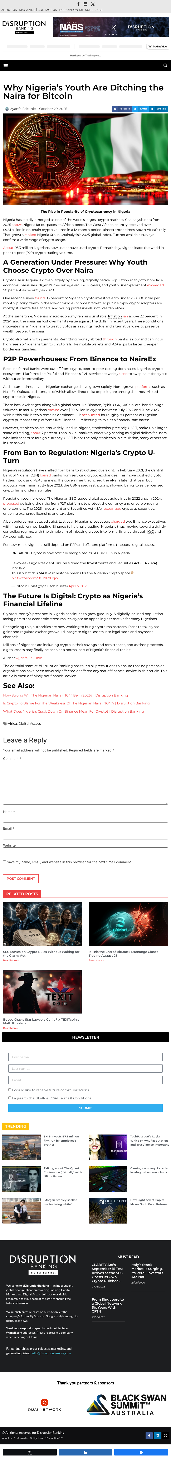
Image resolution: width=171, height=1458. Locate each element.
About (8, 248)
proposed (11, 504)
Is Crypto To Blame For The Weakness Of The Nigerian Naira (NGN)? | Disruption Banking (76, 703)
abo (34, 433)
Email (8, 828)
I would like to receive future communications (50, 1090)
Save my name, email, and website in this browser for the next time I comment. (69, 862)
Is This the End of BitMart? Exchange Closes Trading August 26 (123, 954)
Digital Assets (29, 724)
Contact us (47, 9)
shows (17, 225)
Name (9, 811)
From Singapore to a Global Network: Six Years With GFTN (108, 1306)
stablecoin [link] (107, 438)
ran (125, 316)
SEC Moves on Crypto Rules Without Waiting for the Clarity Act (41, 954)
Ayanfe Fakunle (29, 658)
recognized (112, 509)
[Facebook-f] (78, 4)
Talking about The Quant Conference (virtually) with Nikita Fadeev (63, 1172)
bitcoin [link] (36, 415)
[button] (105, 34)
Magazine (27, 9)
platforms (143, 387)
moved (53, 410)
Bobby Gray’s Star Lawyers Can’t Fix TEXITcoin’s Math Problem (41, 1021)
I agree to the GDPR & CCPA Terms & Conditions (51, 1098)
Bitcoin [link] (22, 586)
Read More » (11, 960)
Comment (12, 758)
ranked (30, 235)
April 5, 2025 (78, 586)
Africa (12, 724)
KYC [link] (150, 532)
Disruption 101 (71, 9)
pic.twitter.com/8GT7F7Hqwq (35, 578)
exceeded (155, 285)
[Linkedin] (85, 4)
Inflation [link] (115, 316)
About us (9, 9)
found (40, 298)
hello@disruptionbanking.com (51, 1353)
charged (118, 521)
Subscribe (94, 9)
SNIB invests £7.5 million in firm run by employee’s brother (63, 1140)
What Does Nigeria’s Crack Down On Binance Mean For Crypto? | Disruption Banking (73, 711)
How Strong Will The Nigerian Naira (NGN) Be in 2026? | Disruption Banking (65, 695)
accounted (91, 415)
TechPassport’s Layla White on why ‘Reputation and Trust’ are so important (149, 1140)
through (110, 339)
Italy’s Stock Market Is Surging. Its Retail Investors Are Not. (147, 1271)
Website (9, 845)
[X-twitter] (93, 4)
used (123, 374)
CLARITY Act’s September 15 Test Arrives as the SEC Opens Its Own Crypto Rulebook (107, 1273)
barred (45, 475)
